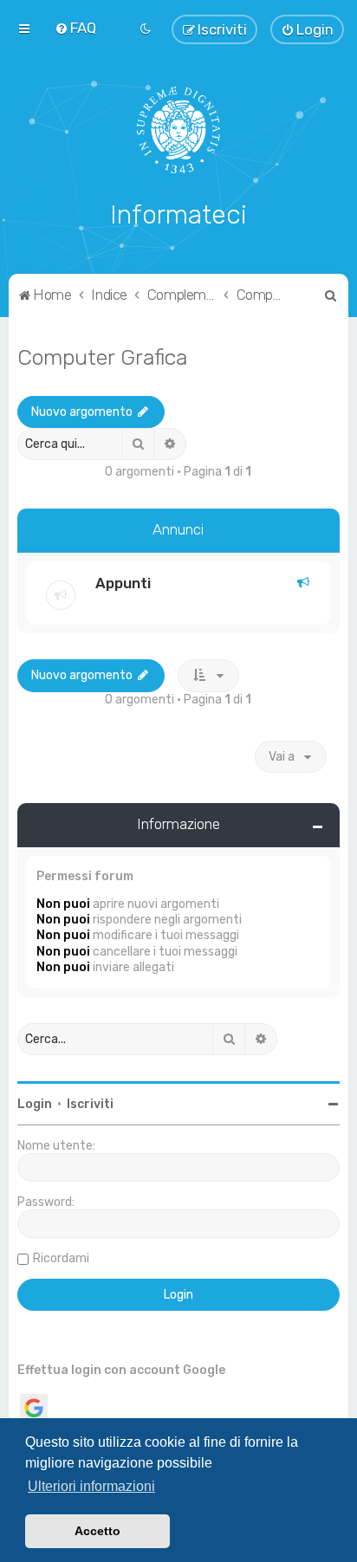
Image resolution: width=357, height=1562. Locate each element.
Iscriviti (90, 1104)
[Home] (179, 130)
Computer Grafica (102, 357)
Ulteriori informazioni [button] (91, 1486)
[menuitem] (75, 28)
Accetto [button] (97, 1531)
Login (34, 1104)
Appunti (123, 583)
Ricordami (61, 1258)
